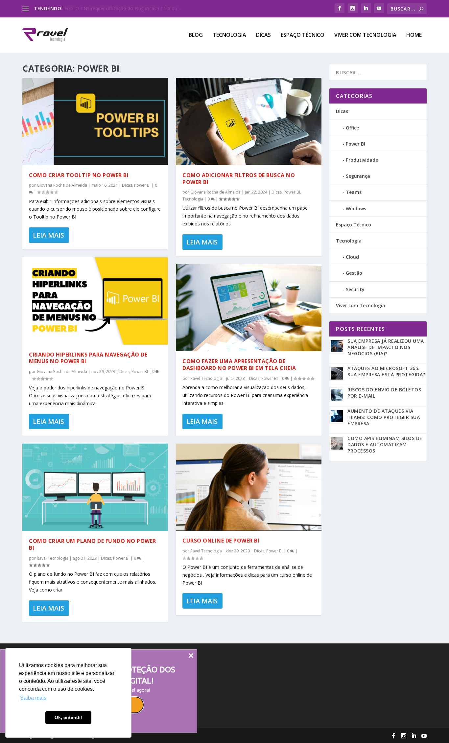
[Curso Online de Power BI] (248, 487)
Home (414, 35)
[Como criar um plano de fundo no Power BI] (95, 487)
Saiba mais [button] (33, 698)
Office (352, 128)
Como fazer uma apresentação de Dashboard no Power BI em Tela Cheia (239, 365)
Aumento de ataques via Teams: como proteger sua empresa (383, 417)
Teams (354, 192)
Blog (196, 35)
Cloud (352, 257)
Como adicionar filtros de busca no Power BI (238, 179)
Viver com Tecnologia (365, 35)
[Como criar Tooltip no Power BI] (95, 121)
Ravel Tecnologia (52, 558)
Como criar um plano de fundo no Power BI (92, 544)
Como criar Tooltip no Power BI (79, 175)
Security (355, 289)
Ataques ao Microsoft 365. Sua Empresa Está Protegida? (386, 371)
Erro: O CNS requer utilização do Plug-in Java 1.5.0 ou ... (122, 8)
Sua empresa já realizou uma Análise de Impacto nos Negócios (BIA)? (385, 347)
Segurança (358, 176)
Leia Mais (48, 235)
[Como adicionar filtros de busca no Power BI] (248, 121)
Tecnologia (229, 35)
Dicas (263, 35)
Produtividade (362, 160)
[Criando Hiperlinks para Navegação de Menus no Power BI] (95, 301)
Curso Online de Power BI (220, 540)
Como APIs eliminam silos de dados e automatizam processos (384, 444)
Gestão (354, 273)
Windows (356, 208)
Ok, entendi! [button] (68, 717)
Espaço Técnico (302, 35)
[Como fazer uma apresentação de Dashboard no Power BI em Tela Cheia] (248, 308)
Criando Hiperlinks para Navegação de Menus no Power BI (88, 358)
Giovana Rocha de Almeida (62, 185)
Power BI (142, 185)
